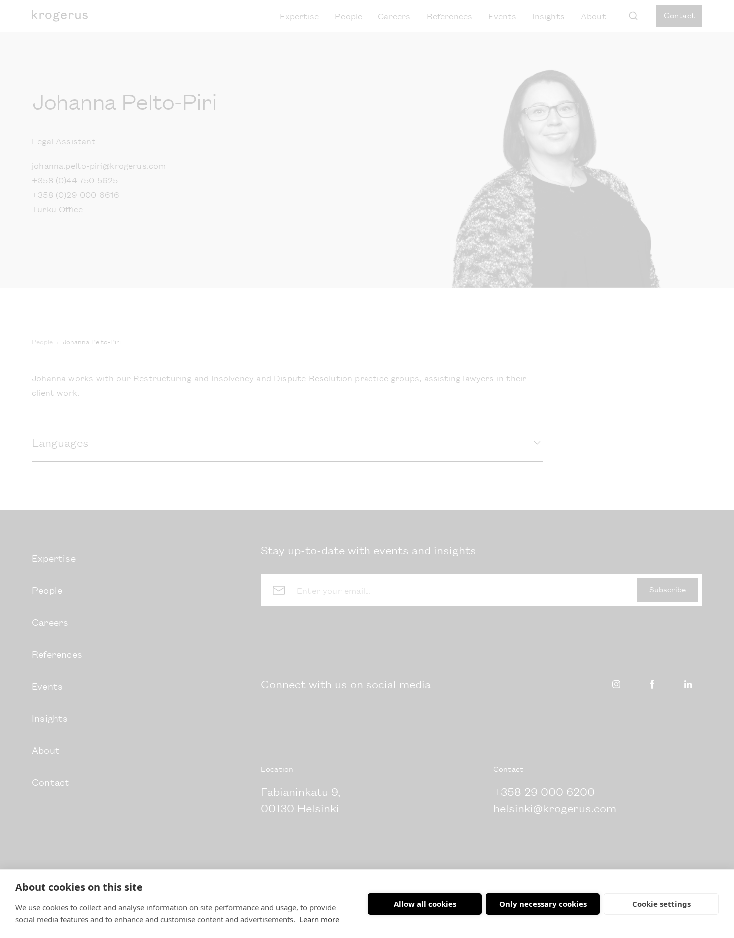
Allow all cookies (425, 904)
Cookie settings (661, 904)
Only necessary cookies (543, 904)
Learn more (319, 919)
